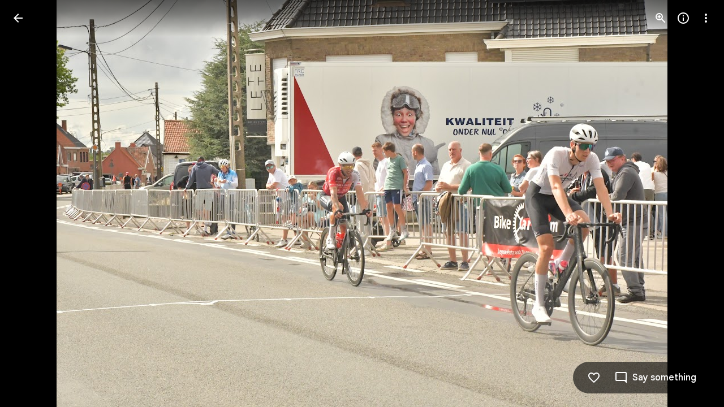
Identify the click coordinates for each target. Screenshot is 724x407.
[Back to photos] (18, 18)
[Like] (594, 377)
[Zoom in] (660, 18)
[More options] (706, 18)
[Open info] (683, 18)
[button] (32, 203)
